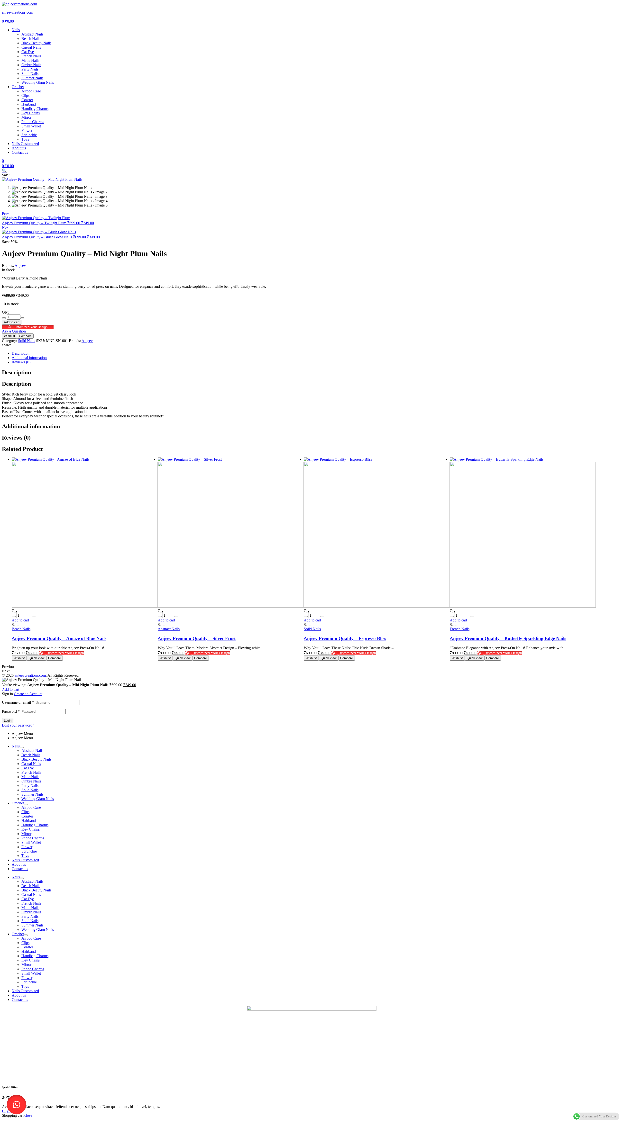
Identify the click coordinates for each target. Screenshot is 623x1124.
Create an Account (28, 694)
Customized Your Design (30, 327)
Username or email (18, 702)
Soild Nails (26, 341)
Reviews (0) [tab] (16, 437)
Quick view (36, 658)
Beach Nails (21, 629)
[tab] (316, 353)
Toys (25, 856)
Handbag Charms (34, 825)
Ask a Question (14, 331)
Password (11, 711)
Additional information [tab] (31, 426)
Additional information (29, 358)
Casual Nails (31, 764)
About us (19, 864)
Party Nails (29, 785)
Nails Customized (25, 860)
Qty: (5, 312)
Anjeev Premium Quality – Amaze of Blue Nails (59, 638)
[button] (4, 171)
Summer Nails (32, 794)
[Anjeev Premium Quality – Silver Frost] (231, 533)
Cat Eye (27, 768)
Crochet (18, 803)
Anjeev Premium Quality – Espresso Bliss (345, 638)
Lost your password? (18, 725)
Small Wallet (31, 842)
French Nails (459, 629)
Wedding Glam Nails (37, 799)
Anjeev (20, 265)
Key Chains (30, 829)
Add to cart (11, 322)
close (28, 1115)
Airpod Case (31, 807)
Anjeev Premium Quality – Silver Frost (197, 638)
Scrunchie (29, 851)
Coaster (27, 816)
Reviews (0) (21, 362)
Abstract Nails (169, 629)
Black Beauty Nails (36, 759)
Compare (25, 336)
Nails (16, 746)
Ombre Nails (31, 781)
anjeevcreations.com (17, 12)
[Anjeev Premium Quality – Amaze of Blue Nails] (85, 533)
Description (20, 353)
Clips (25, 812)
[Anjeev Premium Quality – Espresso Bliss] (377, 533)
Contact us (20, 869)
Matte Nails (30, 777)
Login (7, 720)
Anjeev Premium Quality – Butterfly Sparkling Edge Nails (508, 638)
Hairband (28, 820)
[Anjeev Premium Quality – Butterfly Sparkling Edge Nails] (523, 533)
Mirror (26, 834)
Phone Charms (32, 838)
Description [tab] (16, 372)
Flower (26, 847)
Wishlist (9, 336)
